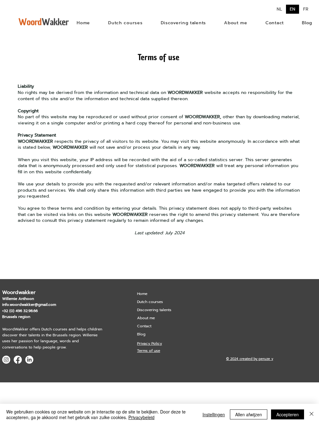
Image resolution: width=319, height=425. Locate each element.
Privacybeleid (141, 417)
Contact (144, 326)
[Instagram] (6, 360)
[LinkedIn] (29, 360)
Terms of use (148, 350)
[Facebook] (18, 360)
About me (146, 318)
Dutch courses (150, 302)
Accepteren (287, 414)
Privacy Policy (149, 343)
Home (142, 294)
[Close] (311, 414)
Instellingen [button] (213, 414)
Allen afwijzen (248, 414)
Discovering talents (154, 310)
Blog (141, 334)
